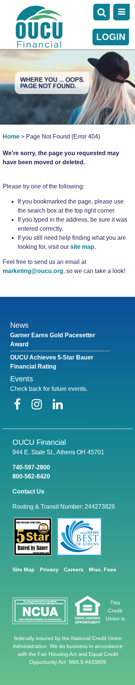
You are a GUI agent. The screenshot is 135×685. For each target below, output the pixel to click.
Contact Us (28, 491)
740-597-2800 (31, 467)
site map (82, 247)
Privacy (49, 569)
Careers (73, 569)
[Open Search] (101, 12)
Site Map (23, 569)
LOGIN (110, 37)
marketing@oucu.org (33, 271)
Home (11, 136)
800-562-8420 (31, 476)
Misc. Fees (102, 569)
